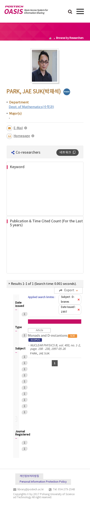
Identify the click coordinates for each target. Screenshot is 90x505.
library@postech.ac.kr (30, 489)
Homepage (22, 136)
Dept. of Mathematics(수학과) (31, 107)
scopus (66, 91)
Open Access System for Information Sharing (26, 11)
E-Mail (18, 128)
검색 (70, 12)
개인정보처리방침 (29, 476)
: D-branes (67, 299)
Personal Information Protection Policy (43, 481)
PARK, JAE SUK (40, 353)
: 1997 (68, 309)
